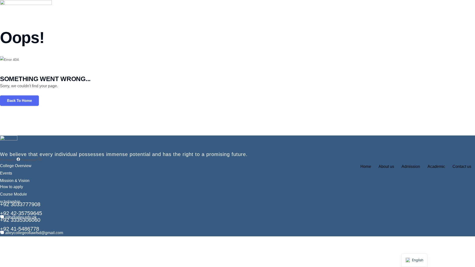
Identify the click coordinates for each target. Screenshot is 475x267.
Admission (411, 166)
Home (365, 166)
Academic (436, 166)
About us (386, 166)
